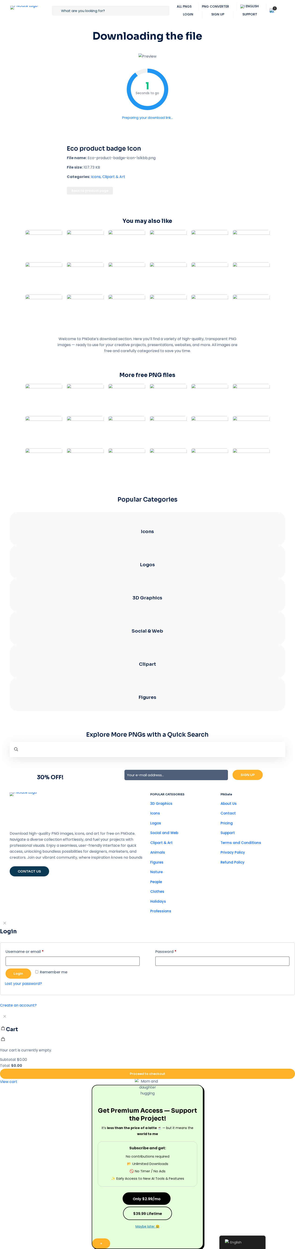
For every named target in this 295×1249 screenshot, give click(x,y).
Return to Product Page (147, 155)
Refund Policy (233, 898)
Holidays (158, 938)
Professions (160, 947)
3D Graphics (147, 634)
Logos (147, 601)
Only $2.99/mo (147, 1235)
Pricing (227, 859)
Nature (156, 908)
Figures (147, 734)
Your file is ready (147, 120)
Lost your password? (23, 1020)
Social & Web (147, 668)
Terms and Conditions (241, 879)
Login (18, 1010)
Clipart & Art (113, 213)
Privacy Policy (233, 889)
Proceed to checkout (147, 1110)
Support (228, 869)
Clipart (147, 701)
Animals (157, 889)
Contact (228, 849)
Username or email (25, 988)
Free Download (147, 136)
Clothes (157, 928)
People (156, 918)
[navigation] (147, 1084)
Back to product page (89, 227)
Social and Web (164, 869)
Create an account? (18, 1042)
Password (166, 988)
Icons (96, 213)
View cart (8, 1118)
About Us (229, 840)
